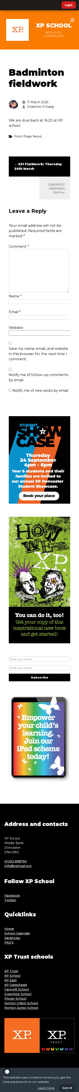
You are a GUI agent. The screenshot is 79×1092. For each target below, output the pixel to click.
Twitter (10, 900)
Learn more (46, 1088)
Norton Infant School (21, 1003)
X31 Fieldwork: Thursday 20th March (38, 166)
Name (15, 296)
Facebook (12, 896)
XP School (54, 25)
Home (9, 929)
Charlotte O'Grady (40, 107)
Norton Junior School (21, 1008)
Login (69, 5)
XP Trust (11, 971)
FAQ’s (9, 942)
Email (15, 312)
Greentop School (17, 994)
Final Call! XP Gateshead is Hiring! (56, 187)
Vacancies (12, 938)
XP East (10, 980)
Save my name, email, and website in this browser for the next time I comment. (38, 354)
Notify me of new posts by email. (41, 390)
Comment (19, 246)
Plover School (15, 999)
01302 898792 (15, 861)
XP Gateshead (15, 985)
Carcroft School (16, 989)
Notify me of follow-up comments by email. (38, 377)
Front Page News (27, 136)
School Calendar (17, 933)
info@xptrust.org (17, 866)
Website (16, 328)
